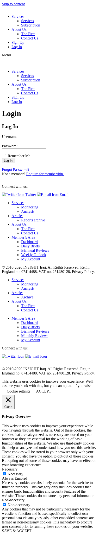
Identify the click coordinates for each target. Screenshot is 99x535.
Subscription (30, 25)
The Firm (28, 34)
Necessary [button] (10, 469)
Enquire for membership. (45, 174)
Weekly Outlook (33, 255)
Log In (17, 47)
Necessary (15, 474)
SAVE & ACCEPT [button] (16, 531)
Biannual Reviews (35, 250)
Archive (27, 297)
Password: (10, 146)
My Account (30, 259)
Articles (17, 216)
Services (18, 16)
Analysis (27, 211)
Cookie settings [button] (18, 391)
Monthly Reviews (34, 336)
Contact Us (29, 38)
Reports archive (33, 220)
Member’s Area (23, 237)
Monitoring (29, 207)
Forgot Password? (15, 170)
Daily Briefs (30, 246)
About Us (19, 29)
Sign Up (18, 42)
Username (9, 137)
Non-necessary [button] (13, 500)
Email (63, 195)
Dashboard (29, 242)
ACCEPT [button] (43, 391)
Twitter (30, 195)
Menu (6, 55)
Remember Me (18, 156)
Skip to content (13, 4)
